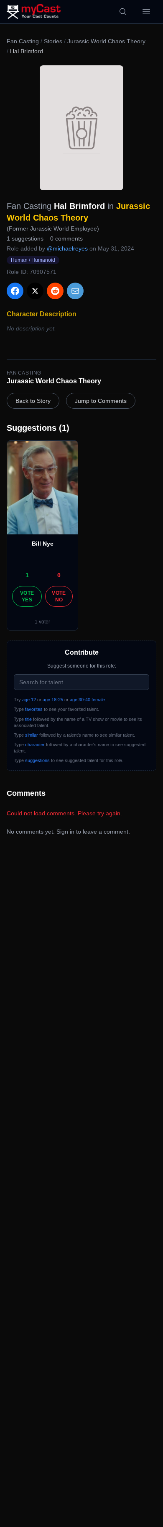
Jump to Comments (101, 400)
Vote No (59, 596)
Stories (53, 41)
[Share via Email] (75, 291)
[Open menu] (146, 12)
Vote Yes (27, 596)
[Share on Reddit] (55, 291)
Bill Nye (42, 543)
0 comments (66, 238)
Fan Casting (23, 41)
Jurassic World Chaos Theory (106, 41)
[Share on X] (35, 291)
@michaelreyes (67, 248)
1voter (42, 622)
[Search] (123, 12)
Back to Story (33, 400)
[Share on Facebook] (15, 291)
